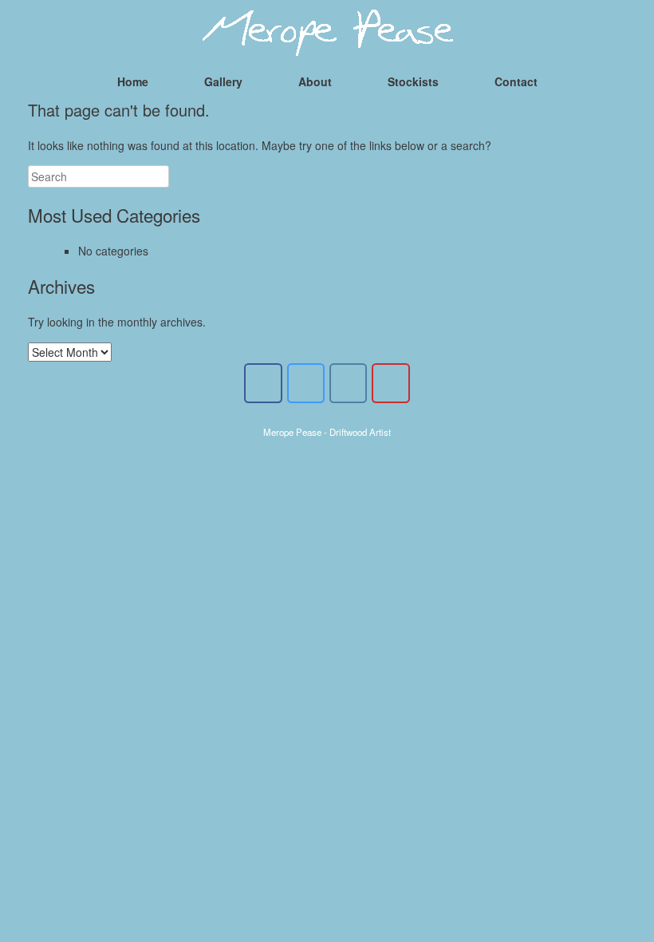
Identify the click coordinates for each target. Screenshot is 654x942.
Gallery (223, 81)
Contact (516, 81)
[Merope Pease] (327, 32)
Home (132, 81)
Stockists (413, 81)
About (315, 81)
